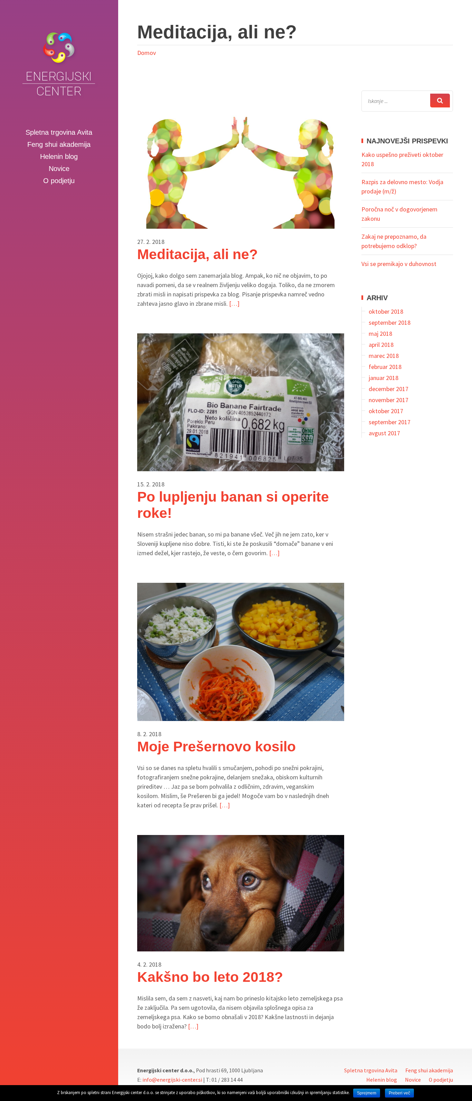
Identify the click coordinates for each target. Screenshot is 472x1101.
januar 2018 (383, 378)
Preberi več (399, 1093)
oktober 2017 (386, 411)
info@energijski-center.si (172, 1079)
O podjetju (59, 180)
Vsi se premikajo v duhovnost (398, 264)
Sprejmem (366, 1093)
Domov (146, 53)
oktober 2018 (386, 311)
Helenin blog (59, 156)
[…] (234, 303)
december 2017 (388, 389)
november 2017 (388, 400)
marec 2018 (384, 356)
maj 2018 (380, 334)
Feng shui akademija (59, 144)
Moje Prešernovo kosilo (216, 746)
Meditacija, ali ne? (197, 254)
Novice (59, 168)
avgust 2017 (384, 433)
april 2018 (381, 345)
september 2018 (389, 322)
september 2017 (389, 422)
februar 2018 (385, 367)
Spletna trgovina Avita (59, 132)
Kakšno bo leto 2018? (210, 977)
